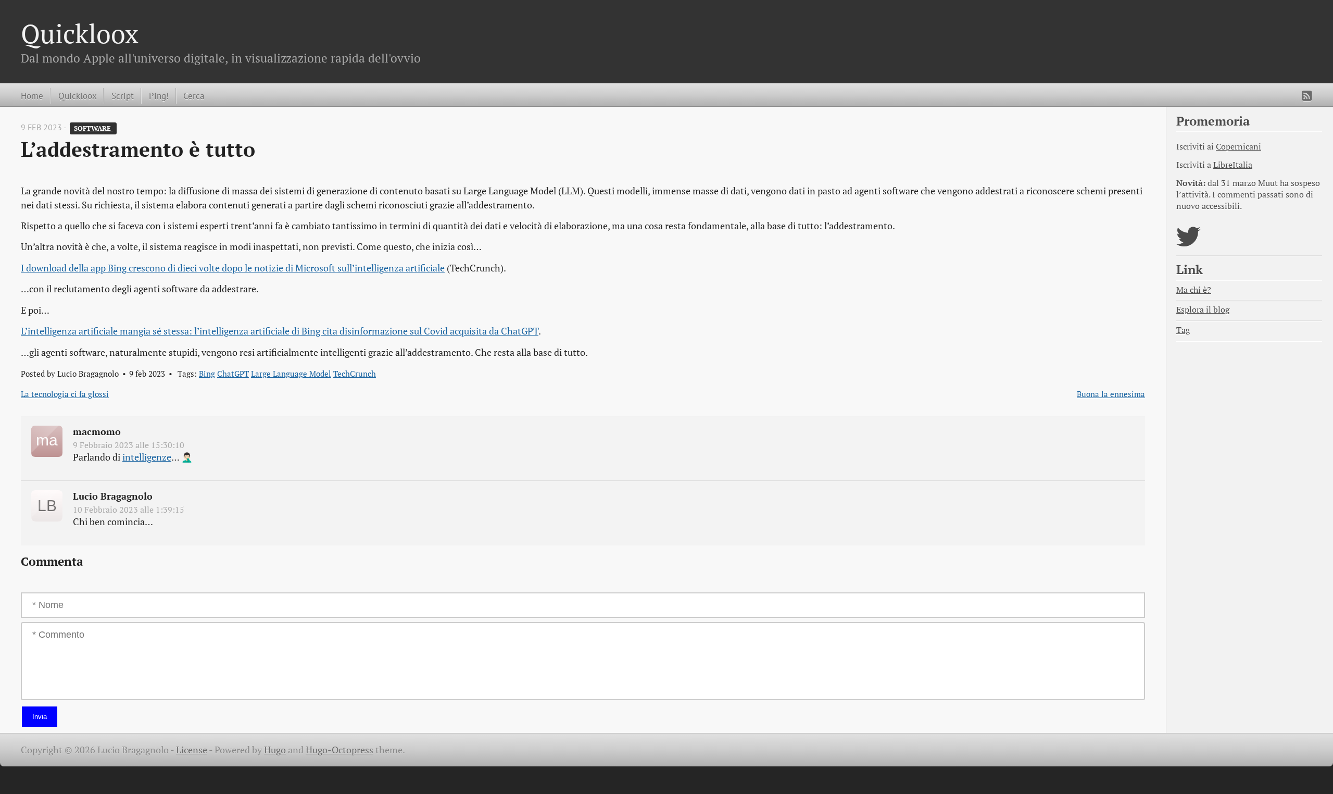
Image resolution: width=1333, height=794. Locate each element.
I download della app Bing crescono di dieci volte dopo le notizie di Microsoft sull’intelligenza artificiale (233, 268)
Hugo (275, 750)
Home (32, 96)
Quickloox (80, 33)
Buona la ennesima (1111, 394)
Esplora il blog (1202, 309)
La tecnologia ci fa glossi (65, 394)
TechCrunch (354, 373)
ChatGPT (233, 373)
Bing (207, 373)
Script (122, 96)
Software (93, 127)
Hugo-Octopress (339, 750)
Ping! (159, 96)
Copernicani (1238, 146)
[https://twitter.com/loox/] (1188, 243)
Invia (39, 717)
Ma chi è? (1193, 289)
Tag (1183, 330)
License (191, 750)
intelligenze (146, 457)
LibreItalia (1232, 164)
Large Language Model (291, 373)
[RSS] (1307, 96)
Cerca (193, 96)
